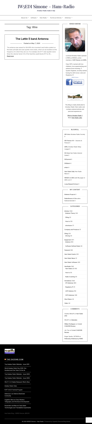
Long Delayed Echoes (71, 184)
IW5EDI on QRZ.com (70, 178)
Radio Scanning (70, 277)
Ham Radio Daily (69, 171)
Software (34, 18)
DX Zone (67, 153)
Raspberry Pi (69, 287)
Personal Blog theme (64, 421)
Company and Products (71, 229)
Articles (66, 211)
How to (67, 221)
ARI (65, 134)
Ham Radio (43, 18)
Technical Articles (56, 18)
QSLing (67, 236)
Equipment (67, 240)
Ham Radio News (69, 258)
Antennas (68, 18)
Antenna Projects (69, 194)
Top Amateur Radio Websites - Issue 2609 (17, 374)
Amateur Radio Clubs (11, 386)
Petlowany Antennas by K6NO (73, 338)
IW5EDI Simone (75, 77)
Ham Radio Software (70, 262)
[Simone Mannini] (74, 86)
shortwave (68, 225)
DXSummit (67, 159)
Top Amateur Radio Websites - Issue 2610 (17, 364)
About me (24, 18)
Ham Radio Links (77, 118)
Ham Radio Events (70, 254)
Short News (68, 299)
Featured (67, 250)
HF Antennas (69, 283)
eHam (66, 167)
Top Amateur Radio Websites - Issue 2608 (17, 378)
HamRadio (67, 266)
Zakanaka (74, 320)
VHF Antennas (69, 295)
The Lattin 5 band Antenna (31, 38)
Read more (10, 56)
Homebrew (67, 281)
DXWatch (67, 163)
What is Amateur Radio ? (75, 115)
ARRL (85, 60)
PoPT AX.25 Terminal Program (13, 390)
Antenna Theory (70, 213)
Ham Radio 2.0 (69, 268)
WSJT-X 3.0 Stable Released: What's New (17, 382)
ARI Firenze (76, 60)
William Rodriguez (69, 324)
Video (66, 303)
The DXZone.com (14, 359)
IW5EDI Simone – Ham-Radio (46, 6)
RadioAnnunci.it (69, 198)
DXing (67, 217)
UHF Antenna (69, 291)
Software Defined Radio (72, 246)
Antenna (67, 242)
